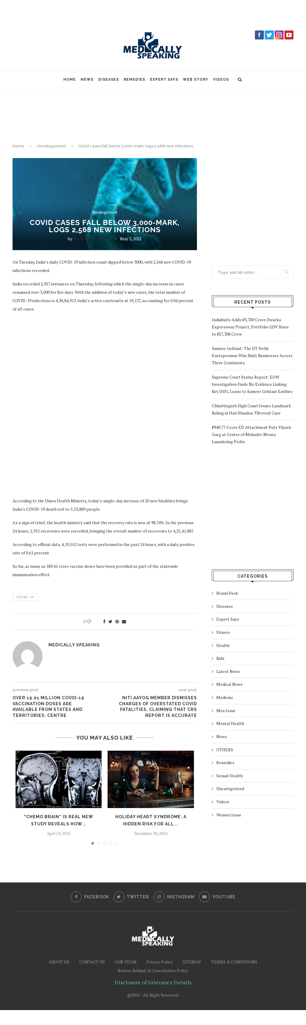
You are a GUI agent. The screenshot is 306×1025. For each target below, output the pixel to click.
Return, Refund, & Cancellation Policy (153, 970)
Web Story (195, 79)
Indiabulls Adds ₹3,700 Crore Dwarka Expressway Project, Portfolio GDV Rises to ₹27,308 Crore (250, 327)
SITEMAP (192, 962)
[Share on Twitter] (110, 621)
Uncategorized (51, 146)
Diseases (108, 79)
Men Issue (225, 710)
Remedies (134, 79)
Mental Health (230, 723)
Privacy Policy (159, 962)
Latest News (228, 671)
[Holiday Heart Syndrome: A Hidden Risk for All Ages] (151, 779)
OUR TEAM (126, 962)
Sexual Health (229, 775)
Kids (220, 658)
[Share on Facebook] (104, 621)
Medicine (224, 697)
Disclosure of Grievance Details (153, 982)
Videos (221, 79)
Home (69, 79)
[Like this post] (93, 621)
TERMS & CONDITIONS (234, 962)
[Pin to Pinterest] (117, 621)
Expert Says (164, 79)
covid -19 (24, 597)
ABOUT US (59, 962)
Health (223, 645)
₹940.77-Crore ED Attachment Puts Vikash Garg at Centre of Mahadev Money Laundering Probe (251, 434)
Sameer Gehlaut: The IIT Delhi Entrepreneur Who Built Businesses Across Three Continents (252, 355)
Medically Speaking (91, 238)
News (87, 79)
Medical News (229, 684)
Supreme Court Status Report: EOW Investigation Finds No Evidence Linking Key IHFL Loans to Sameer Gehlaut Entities (252, 384)
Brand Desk (227, 593)
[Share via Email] (124, 621)
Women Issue (228, 815)
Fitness (223, 632)
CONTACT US (92, 962)
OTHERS (224, 749)
